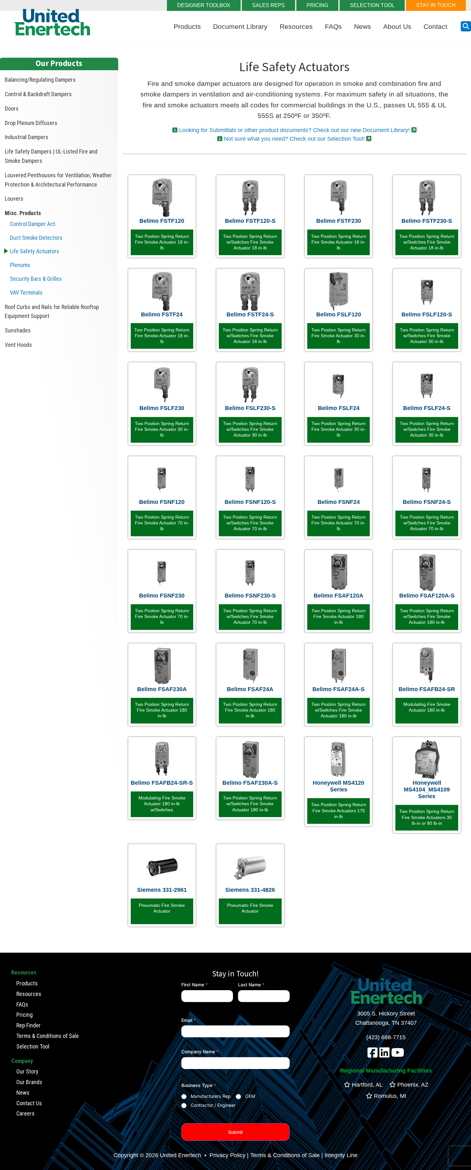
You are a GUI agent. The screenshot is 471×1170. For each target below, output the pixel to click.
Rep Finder (28, 1025)
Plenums (20, 265)
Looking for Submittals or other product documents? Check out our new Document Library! (294, 130)
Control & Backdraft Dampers (38, 94)
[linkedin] (384, 1055)
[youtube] (397, 1055)
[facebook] (373, 1055)
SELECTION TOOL (372, 5)
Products (187, 26)
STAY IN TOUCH (436, 5)
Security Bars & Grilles (36, 278)
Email (188, 1020)
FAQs (333, 26)
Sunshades (18, 330)
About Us (397, 26)
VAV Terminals (26, 292)
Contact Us (29, 1103)
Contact (435, 26)
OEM (250, 1096)
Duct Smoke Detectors (36, 237)
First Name (194, 984)
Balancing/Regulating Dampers (40, 79)
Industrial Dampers (26, 137)
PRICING (317, 5)
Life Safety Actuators (34, 251)
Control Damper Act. (33, 224)
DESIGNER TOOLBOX (203, 5)
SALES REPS (268, 5)
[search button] (466, 26)
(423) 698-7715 (386, 1037)
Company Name (200, 1051)
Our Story (27, 1071)
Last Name (251, 984)
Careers (25, 1113)
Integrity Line (341, 1155)
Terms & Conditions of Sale (47, 1035)
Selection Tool (32, 1046)
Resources (296, 26)
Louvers (14, 198)
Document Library (240, 26)
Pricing (24, 1014)
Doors (12, 108)
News (362, 26)
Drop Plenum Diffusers (31, 123)
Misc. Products (23, 213)
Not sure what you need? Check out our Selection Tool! (294, 139)
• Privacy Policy (224, 1155)
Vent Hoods (18, 344)
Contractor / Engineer (213, 1105)
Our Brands (29, 1082)
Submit (235, 1132)
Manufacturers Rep (211, 1096)
